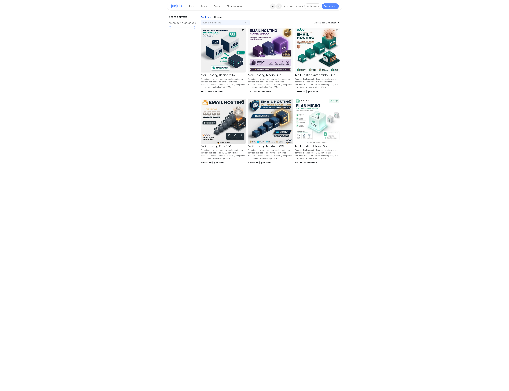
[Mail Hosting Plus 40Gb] (223, 121)
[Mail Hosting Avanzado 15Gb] (317, 50)
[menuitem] (192, 6)
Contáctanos (330, 6)
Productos (206, 17)
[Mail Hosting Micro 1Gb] (317, 121)
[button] (279, 6)
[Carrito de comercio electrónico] (273, 6)
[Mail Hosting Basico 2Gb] (223, 50)
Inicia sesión (313, 6)
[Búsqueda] (246, 22)
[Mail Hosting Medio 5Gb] (270, 50)
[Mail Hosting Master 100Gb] (270, 121)
